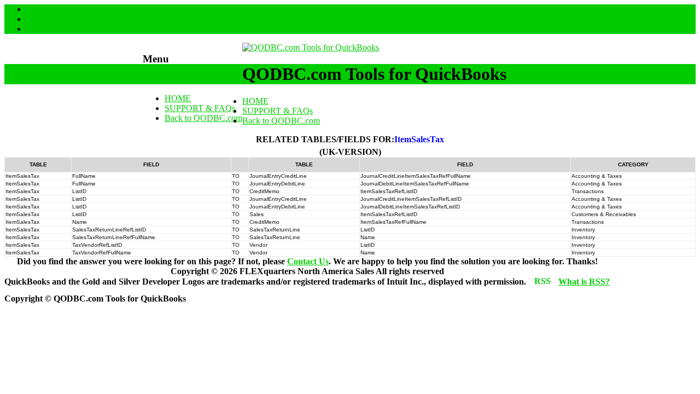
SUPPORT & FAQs (200, 108)
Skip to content (169, 79)
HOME (178, 98)
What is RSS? (584, 281)
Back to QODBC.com (203, 118)
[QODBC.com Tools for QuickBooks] (310, 47)
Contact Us (308, 261)
